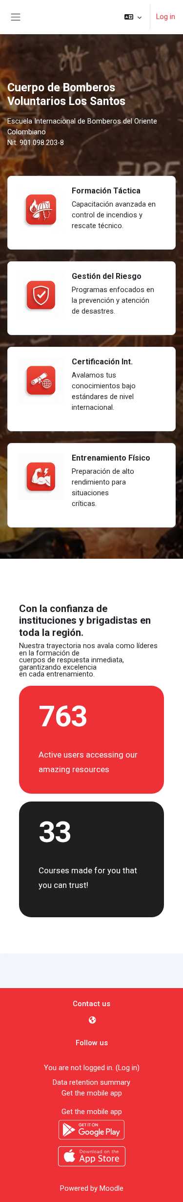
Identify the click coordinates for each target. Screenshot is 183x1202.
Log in (165, 16)
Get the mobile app (91, 1093)
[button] (133, 17)
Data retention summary (91, 1082)
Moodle (111, 1188)
